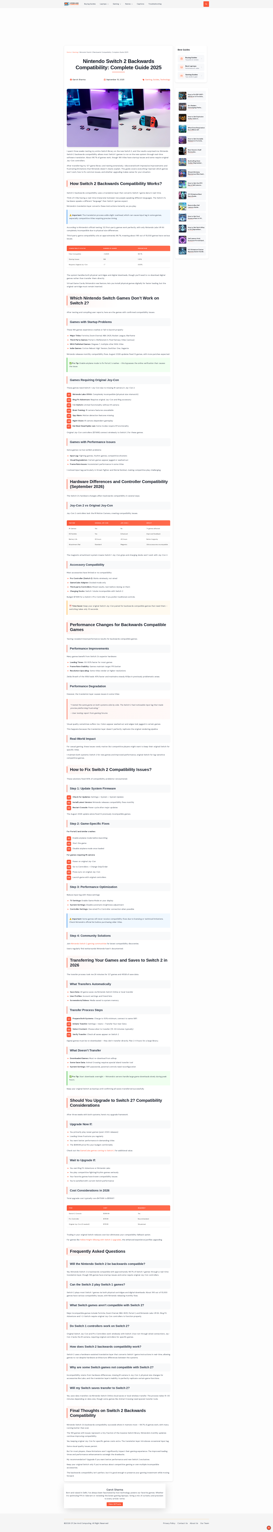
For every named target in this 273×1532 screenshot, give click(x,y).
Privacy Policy (169, 1523)
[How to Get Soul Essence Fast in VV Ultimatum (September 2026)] (182, 217)
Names (128, 4)
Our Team (204, 1523)
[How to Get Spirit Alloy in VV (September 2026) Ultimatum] (182, 228)
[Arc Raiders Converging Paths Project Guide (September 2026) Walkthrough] (182, 107)
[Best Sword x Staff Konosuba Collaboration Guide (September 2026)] (182, 151)
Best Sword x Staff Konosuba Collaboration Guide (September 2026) (195, 151)
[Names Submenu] (133, 4)
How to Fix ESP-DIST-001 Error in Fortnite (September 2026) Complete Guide (195, 96)
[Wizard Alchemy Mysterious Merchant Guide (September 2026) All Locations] (182, 173)
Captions (140, 4)
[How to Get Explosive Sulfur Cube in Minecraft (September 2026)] (182, 118)
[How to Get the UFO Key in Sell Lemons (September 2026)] (182, 184)
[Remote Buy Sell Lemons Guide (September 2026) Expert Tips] (182, 206)
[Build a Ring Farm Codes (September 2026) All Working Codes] (182, 162)
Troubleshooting (155, 4)
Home (69, 52)
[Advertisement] (136, 24)
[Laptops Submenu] (109, 4)
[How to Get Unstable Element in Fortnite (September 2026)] (182, 140)
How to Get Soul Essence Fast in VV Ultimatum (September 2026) (196, 217)
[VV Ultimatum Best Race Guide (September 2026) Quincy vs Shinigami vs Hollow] (182, 195)
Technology (165, 79)
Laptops (103, 4)
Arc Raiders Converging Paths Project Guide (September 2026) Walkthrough (194, 107)
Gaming (116, 4)
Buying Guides (90, 4)
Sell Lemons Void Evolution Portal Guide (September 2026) (196, 240)
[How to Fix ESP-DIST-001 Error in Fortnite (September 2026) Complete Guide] (182, 95)
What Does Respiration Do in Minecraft (196, 129)
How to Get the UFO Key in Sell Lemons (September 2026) (195, 184)
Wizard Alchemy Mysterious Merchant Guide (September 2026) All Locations (196, 173)
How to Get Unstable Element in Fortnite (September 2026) (195, 140)
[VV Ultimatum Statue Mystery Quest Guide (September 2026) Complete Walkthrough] (182, 251)
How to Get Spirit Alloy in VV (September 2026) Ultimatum (196, 229)
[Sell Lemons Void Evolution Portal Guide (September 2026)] (182, 239)
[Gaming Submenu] (121, 4)
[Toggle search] (206, 4)
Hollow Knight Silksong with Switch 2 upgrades (100, 1240)
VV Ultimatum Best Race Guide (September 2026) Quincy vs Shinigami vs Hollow (196, 195)
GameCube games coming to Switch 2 (97, 1150)
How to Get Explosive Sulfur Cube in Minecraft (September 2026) (196, 118)
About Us (194, 1523)
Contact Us (182, 1523)
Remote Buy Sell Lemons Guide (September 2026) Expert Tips (194, 206)
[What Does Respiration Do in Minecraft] (182, 129)
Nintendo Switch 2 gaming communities (88, 943)
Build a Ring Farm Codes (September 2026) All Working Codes (194, 162)
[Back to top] (269, 1528)
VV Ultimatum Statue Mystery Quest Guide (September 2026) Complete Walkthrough (195, 251)
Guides (156, 79)
